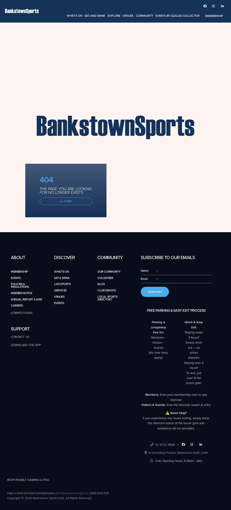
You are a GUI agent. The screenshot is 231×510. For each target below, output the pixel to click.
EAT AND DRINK (95, 16)
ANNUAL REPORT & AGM (26, 299)
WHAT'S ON (74, 16)
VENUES (128, 16)
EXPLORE (114, 16)
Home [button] (67, 201)
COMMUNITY (144, 16)
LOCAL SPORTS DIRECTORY (107, 298)
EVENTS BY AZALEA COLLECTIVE (177, 16)
